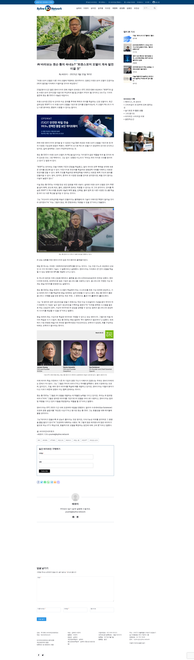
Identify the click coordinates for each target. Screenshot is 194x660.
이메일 (41, 453)
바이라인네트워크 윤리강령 (45, 640)
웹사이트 (93, 608)
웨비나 (141, 2)
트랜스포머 (94, 440)
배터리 (68, 440)
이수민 (107, 8)
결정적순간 (129, 119)
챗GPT (84, 440)
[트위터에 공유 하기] (41, 482)
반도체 (60, 440)
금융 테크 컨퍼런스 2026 (44, 2)
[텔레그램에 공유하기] (51, 482)
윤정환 (122, 8)
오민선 (136, 8)
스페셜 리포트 (130, 2)
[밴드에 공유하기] (48, 482)
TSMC (52, 440)
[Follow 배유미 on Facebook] (73, 517)
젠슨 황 (76, 440)
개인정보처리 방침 (42, 642)
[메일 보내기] (55, 482)
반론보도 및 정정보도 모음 (45, 644)
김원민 (129, 8)
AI (39, 440)
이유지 (86, 8)
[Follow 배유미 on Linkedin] (77, 517)
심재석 (78, 8)
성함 (40, 462)
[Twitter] (43, 655)
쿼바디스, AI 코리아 (133, 102)
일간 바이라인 (92, 2)
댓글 (39, 577)
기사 (75, 60)
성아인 (93, 8)
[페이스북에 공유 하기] (38, 482)
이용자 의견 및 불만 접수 (137, 643)
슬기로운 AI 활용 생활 (134, 110)
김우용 (100, 8)
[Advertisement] (75, 547)
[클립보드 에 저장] (58, 482)
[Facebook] (38, 655)
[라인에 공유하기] (45, 482)
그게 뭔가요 (130, 113)
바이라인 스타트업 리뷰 (134, 116)
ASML (45, 440)
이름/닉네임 (41, 608)
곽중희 (115, 8)
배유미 (65, 74)
